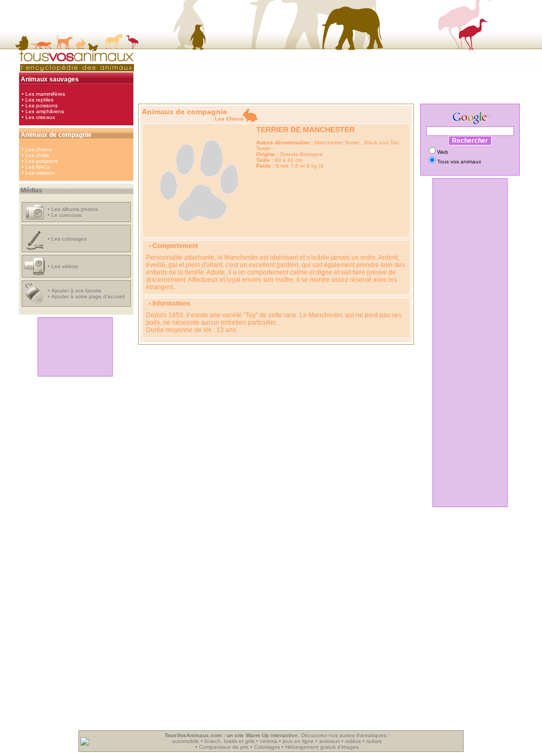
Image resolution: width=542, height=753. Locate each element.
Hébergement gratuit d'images (322, 747)
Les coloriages (69, 239)
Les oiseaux (40, 117)
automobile (185, 741)
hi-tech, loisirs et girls (229, 741)
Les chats (37, 155)
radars (374, 741)
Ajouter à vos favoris (76, 290)
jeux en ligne (298, 741)
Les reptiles (39, 100)
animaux (329, 741)
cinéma (268, 741)
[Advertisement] (75, 347)
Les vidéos (64, 266)
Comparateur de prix (224, 747)
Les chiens (38, 149)
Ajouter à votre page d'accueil (87, 296)
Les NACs (37, 167)
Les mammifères (45, 94)
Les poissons (41, 105)
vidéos (353, 741)
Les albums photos (74, 209)
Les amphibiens (44, 111)
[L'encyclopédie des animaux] (75, 71)
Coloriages (267, 747)
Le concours (66, 215)
